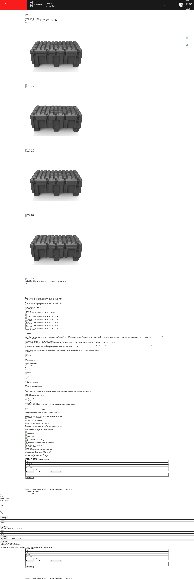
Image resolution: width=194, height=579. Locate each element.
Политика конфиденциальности (33, 493)
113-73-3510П (51, 312)
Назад (187, 36)
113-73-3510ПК (44, 312)
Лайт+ (187, 27)
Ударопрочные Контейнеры (189, 31)
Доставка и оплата (188, 10)
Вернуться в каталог (30, 329)
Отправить (29, 477)
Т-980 (33, 312)
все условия (28, 413)
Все (187, 17)
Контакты (188, 12)
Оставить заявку (171, 5)
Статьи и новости (188, 7)
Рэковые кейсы (189, 25)
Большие (188, 21)
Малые (187, 18)
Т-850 (26, 312)
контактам (49, 547)
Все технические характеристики (33, 309)
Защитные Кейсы (188, 15)
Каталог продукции (162, 5)
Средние (188, 20)
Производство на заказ (189, 5)
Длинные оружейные (188, 23)
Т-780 (29, 312)
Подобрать (4, 517)
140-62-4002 (38, 312)
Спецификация (189, 35)
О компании (189, 3)
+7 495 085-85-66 (50, 3)
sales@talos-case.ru (35, 8)
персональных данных (66, 489)
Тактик (187, 29)
